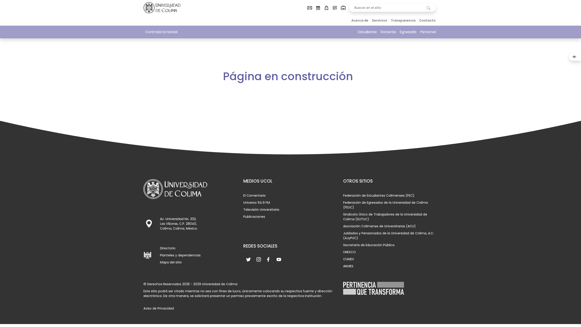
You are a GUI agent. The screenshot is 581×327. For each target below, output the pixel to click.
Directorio (167, 248)
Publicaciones (254, 216)
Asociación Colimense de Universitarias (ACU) (379, 226)
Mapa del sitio (171, 262)
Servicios (379, 20)
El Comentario (254, 195)
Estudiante (367, 32)
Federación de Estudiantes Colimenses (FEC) (378, 195)
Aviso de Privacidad (158, 308)
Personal (428, 32)
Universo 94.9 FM (256, 202)
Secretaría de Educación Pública (368, 245)
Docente (388, 32)
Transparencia (403, 20)
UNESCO (349, 252)
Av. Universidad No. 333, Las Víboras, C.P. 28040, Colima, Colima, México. (179, 224)
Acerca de (359, 20)
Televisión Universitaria (261, 209)
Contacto (427, 20)
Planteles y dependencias (180, 255)
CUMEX (348, 259)
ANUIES (348, 266)
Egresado (408, 32)
